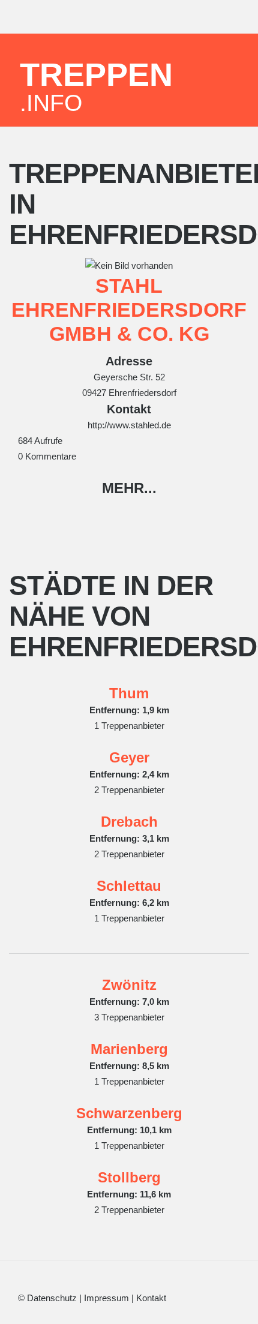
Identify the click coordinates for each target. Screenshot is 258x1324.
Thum (129, 693)
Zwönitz (129, 985)
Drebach (129, 821)
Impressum (106, 1298)
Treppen (96, 85)
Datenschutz (52, 1298)
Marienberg (129, 1049)
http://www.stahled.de (129, 425)
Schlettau (129, 886)
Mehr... (129, 488)
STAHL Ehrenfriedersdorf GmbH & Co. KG (129, 309)
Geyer (129, 757)
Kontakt (151, 1298)
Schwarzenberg (129, 1113)
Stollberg (129, 1177)
